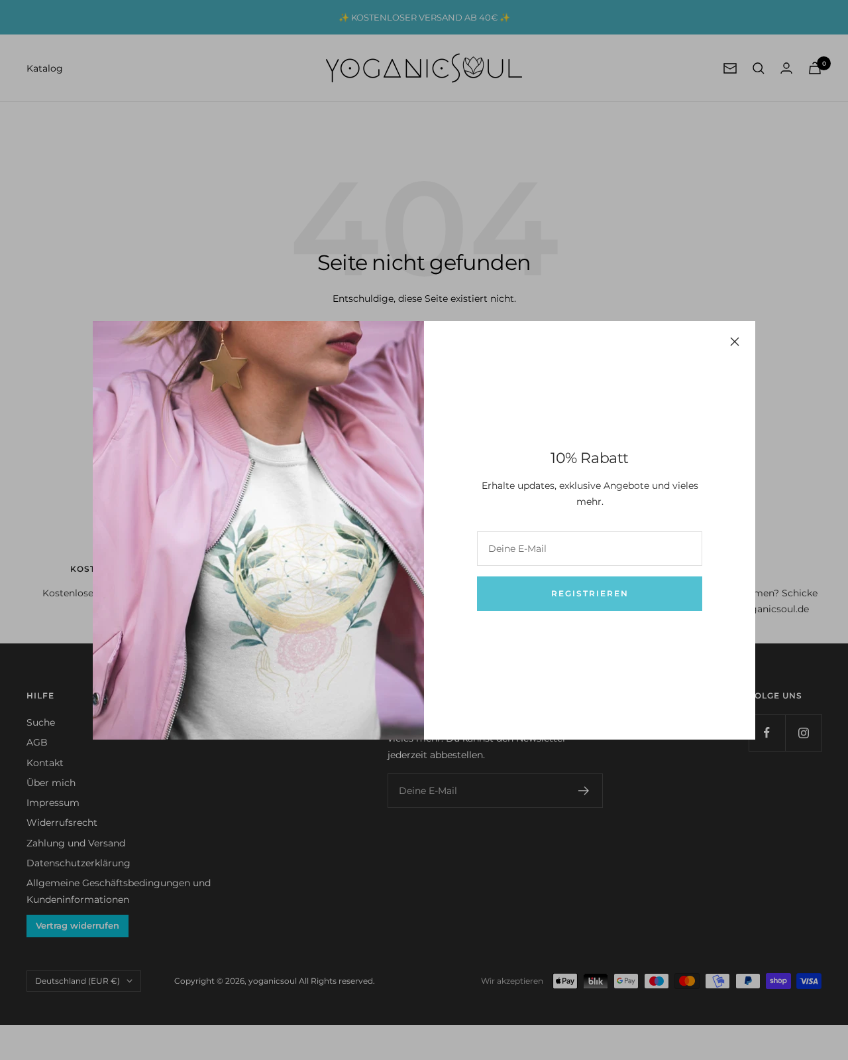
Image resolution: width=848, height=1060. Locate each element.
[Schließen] (734, 341)
